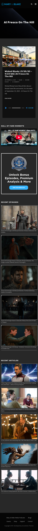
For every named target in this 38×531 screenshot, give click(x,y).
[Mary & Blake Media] (11, 4)
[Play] (6, 108)
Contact (30, 521)
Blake (20, 80)
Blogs (30, 518)
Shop (15, 521)
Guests (9, 521)
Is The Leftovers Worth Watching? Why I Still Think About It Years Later (19, 440)
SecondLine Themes (28, 526)
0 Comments (15, 82)
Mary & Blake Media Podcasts (15, 518)
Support (22, 521)
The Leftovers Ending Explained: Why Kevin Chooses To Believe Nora (18, 491)
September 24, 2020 (10, 80)
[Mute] (27, 108)
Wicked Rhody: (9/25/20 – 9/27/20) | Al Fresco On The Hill (18, 74)
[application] (19, 108)
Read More (8, 98)
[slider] (30, 109)
